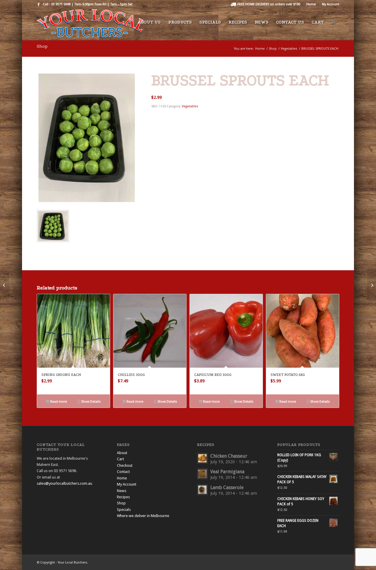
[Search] (333, 24)
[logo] (90, 24)
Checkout (124, 465)
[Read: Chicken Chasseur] (202, 458)
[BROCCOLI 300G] (371, 285)
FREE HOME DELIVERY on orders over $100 (268, 4)
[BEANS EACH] (4, 285)
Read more (58, 402)
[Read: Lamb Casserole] (202, 489)
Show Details (90, 402)
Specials (124, 509)
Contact (123, 471)
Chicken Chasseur (228, 456)
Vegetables (190, 106)
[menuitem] (265, 4)
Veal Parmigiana (227, 471)
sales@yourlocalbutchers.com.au (64, 483)
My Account (330, 4)
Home (311, 4)
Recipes (123, 497)
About (122, 453)
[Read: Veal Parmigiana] (202, 474)
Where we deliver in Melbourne (143, 516)
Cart (120, 459)
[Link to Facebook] (38, 4)
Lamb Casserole (227, 487)
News (121, 491)
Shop (42, 46)
